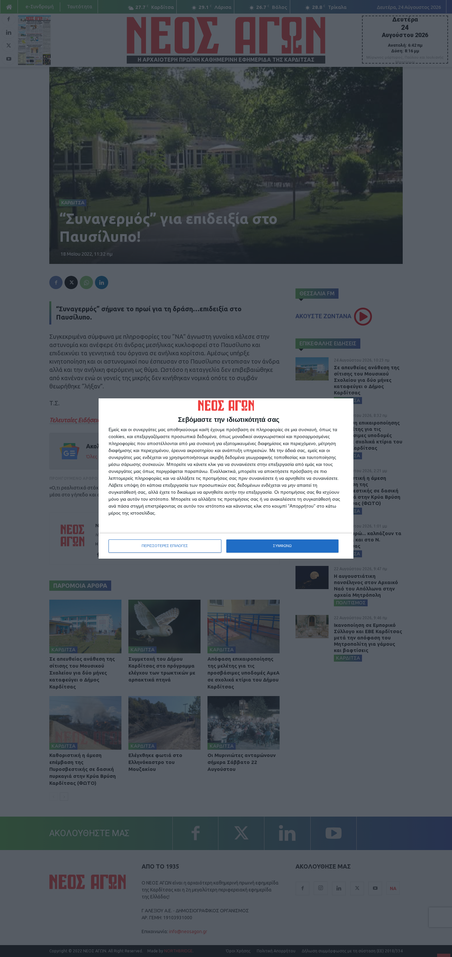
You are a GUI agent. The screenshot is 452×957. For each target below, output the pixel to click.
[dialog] (226, 478)
